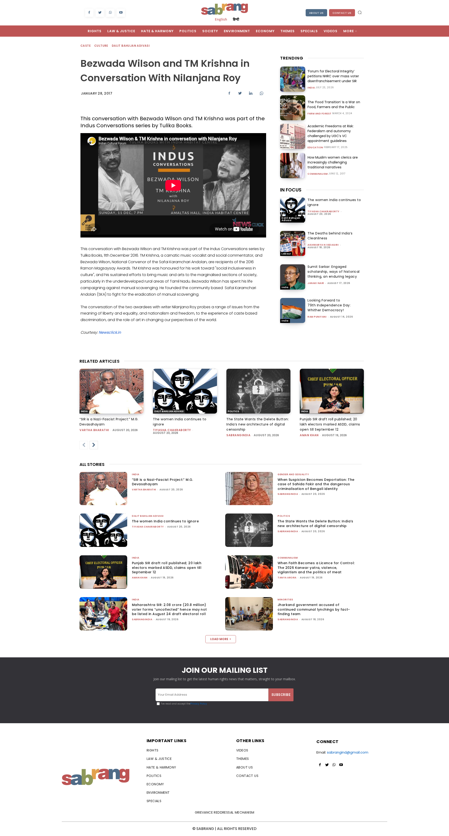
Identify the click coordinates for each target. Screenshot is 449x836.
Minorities (285, 599)
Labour (286, 253)
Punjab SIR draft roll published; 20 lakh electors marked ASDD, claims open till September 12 (330, 424)
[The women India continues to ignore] (292, 210)
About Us (316, 13)
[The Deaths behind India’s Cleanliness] (292, 243)
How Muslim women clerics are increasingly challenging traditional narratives (333, 162)
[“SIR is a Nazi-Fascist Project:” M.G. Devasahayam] (112, 391)
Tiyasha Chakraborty (324, 211)
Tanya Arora (287, 577)
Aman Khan (309, 435)
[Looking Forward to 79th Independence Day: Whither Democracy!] (292, 310)
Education (315, 147)
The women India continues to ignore (165, 521)
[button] (359, 12)
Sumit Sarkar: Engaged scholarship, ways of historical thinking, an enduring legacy (334, 271)
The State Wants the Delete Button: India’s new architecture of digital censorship (257, 424)
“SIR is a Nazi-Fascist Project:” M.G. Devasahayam (162, 482)
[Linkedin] (250, 93)
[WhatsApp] (110, 13)
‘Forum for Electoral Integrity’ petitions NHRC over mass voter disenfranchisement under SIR (333, 76)
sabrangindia (238, 435)
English (221, 19)
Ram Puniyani (317, 317)
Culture (101, 46)
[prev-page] (84, 445)
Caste (85, 46)
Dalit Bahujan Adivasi (131, 46)
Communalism (318, 174)
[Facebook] (89, 13)
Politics (233, 411)
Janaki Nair (316, 283)
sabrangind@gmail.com (347, 752)
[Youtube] (121, 13)
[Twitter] (100, 13)
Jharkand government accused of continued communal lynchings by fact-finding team (314, 609)
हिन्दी (236, 19)
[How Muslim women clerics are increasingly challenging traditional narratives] (292, 165)
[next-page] (94, 445)
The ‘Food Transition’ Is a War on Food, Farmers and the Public (334, 104)
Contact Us (342, 13)
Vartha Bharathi (94, 430)
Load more (219, 639)
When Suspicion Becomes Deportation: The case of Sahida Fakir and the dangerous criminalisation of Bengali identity (316, 484)
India (311, 88)
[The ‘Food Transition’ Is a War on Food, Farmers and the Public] (292, 107)
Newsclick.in (110, 332)
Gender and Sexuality (293, 474)
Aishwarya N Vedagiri (323, 245)
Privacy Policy (198, 703)
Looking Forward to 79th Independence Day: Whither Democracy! (329, 305)
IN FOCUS (290, 190)
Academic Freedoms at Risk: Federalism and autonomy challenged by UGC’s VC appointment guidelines (331, 133)
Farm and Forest (320, 114)
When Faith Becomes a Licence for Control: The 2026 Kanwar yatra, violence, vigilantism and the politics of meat (316, 567)
